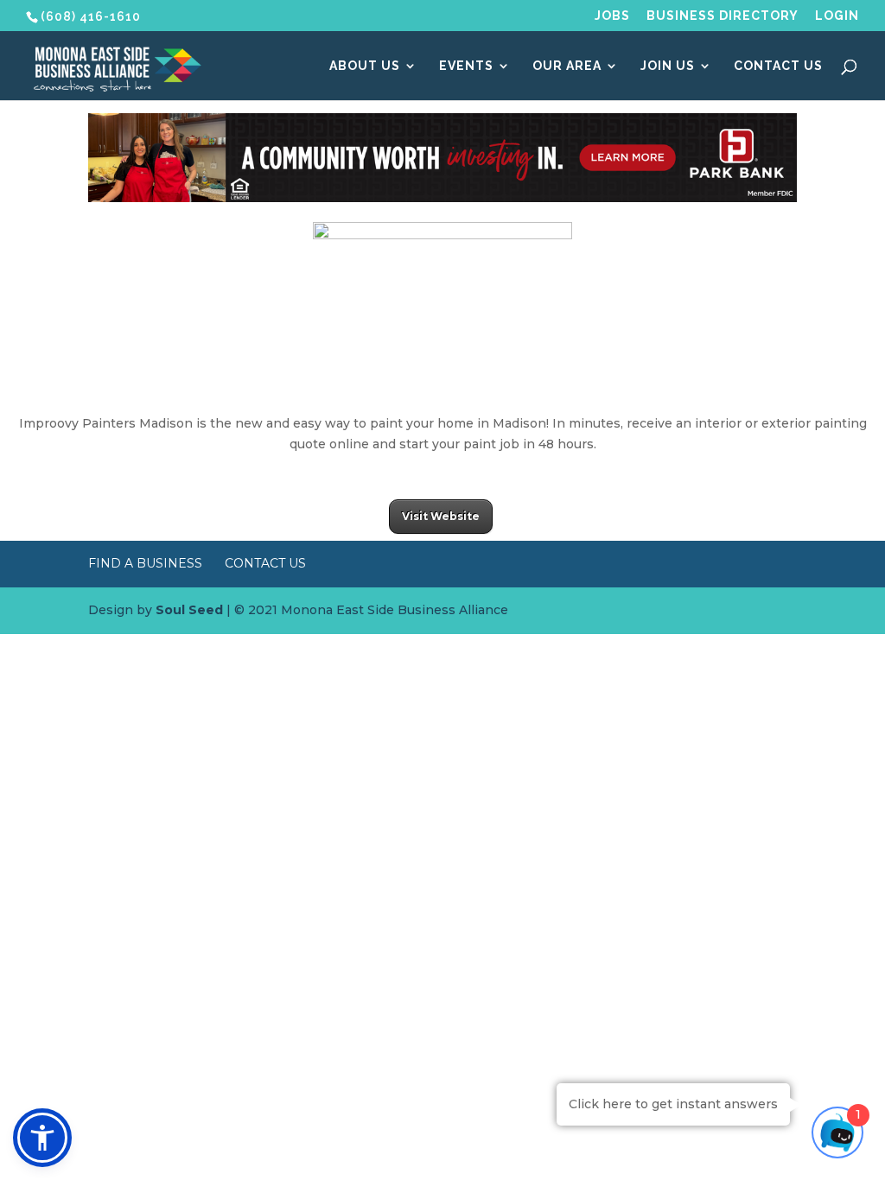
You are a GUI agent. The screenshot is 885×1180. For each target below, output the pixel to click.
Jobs (612, 16)
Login (837, 16)
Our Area (567, 66)
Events (466, 66)
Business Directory (722, 16)
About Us (364, 66)
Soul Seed (189, 610)
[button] (42, 1138)
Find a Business (145, 563)
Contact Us (778, 66)
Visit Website (441, 516)
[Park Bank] (442, 198)
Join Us (667, 66)
